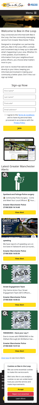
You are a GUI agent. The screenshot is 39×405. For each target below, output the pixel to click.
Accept (21, 389)
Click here (5, 358)
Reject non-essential (20, 394)
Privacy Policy (19, 123)
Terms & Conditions (26, 115)
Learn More (20, 398)
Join (20, 128)
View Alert (19, 212)
